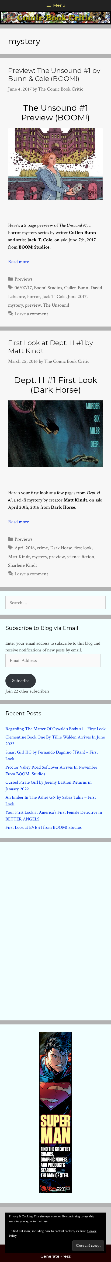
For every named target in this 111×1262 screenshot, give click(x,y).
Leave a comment (31, 314)
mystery (15, 305)
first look (83, 548)
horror (33, 296)
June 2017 (77, 296)
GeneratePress (55, 1256)
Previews (23, 279)
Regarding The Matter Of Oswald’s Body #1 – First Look (55, 729)
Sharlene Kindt (22, 565)
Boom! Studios (48, 288)
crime (42, 548)
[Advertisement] (55, 929)
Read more (18, 262)
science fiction (80, 557)
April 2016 (25, 548)
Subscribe (20, 681)
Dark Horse (61, 548)
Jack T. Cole (53, 296)
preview (33, 305)
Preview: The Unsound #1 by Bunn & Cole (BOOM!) (54, 74)
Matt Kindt (19, 557)
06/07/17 (23, 288)
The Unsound (56, 305)
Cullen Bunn (76, 288)
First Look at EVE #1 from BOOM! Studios (43, 827)
